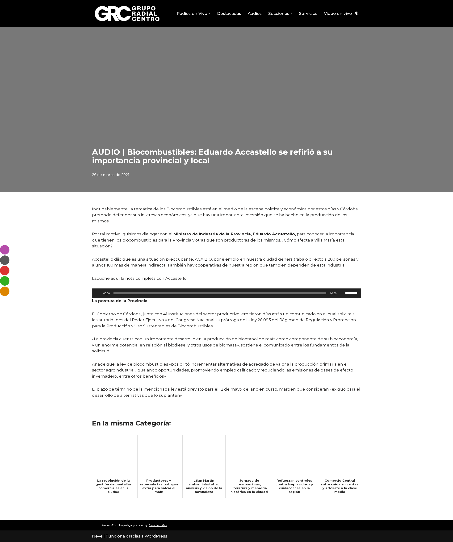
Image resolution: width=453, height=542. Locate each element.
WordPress (156, 536)
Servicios (308, 13)
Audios (255, 13)
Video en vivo (338, 13)
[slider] (352, 292)
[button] (209, 14)
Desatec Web (158, 525)
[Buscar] (357, 13)
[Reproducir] (98, 293)
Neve (97, 536)
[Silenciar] (341, 293)
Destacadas (229, 13)
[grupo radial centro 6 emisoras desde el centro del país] (127, 13)
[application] (226, 293)
